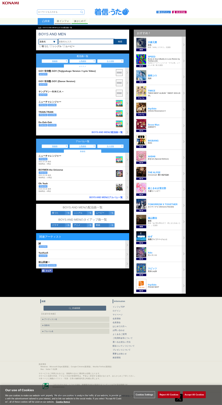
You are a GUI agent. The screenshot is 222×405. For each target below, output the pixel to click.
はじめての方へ (120, 326)
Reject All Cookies (169, 394)
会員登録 (117, 318)
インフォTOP (119, 307)
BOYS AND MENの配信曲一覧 (107, 132)
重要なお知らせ (120, 354)
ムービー (70, 46)
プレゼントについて (122, 350)
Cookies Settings (144, 394)
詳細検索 (76, 308)
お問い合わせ (119, 330)
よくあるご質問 (120, 334)
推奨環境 (117, 357)
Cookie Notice (63, 401)
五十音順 (110, 61)
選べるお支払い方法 (122, 342)
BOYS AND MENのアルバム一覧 (106, 197)
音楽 (47, 21)
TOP (39, 27)
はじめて (81, 21)
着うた (45, 46)
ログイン (117, 311)
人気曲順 (82, 61)
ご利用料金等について (123, 338)
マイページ (118, 315)
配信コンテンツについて (124, 346)
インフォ (64, 21)
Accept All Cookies (194, 394)
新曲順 (55, 61)
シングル (57, 46)
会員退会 (117, 322)
